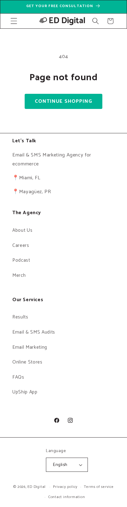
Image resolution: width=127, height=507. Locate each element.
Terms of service (98, 487)
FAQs (18, 377)
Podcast (21, 260)
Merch (19, 275)
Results (20, 317)
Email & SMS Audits (33, 332)
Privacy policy (65, 487)
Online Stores (27, 362)
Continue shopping (63, 101)
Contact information (66, 497)
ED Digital (36, 487)
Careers (20, 245)
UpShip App (25, 392)
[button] (13, 21)
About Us (22, 230)
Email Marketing (29, 347)
